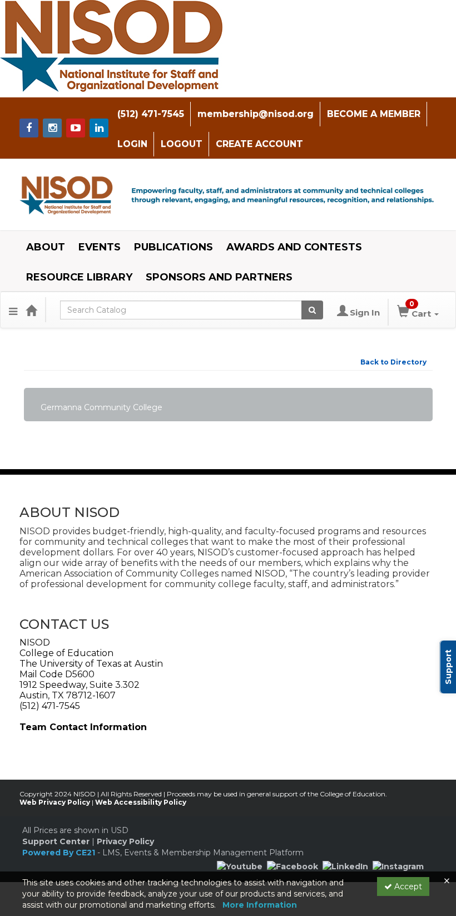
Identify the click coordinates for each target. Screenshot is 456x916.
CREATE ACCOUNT (259, 144)
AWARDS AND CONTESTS (294, 247)
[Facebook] (292, 865)
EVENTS (99, 247)
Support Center (56, 841)
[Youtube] (239, 865)
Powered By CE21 (59, 853)
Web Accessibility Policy (140, 802)
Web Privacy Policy (54, 802)
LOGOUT (181, 144)
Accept (407, 886)
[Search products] (312, 310)
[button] (13, 310)
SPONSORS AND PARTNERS (219, 277)
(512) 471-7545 (150, 114)
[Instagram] (398, 865)
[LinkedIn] (345, 865)
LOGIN (132, 144)
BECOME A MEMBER (373, 114)
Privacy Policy (125, 841)
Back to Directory (393, 362)
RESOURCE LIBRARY (79, 277)
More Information (259, 905)
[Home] (31, 310)
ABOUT (45, 247)
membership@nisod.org (255, 114)
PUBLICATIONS (173, 247)
